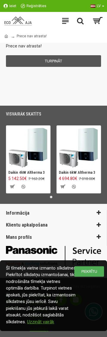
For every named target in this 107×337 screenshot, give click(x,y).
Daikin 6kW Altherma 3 (77, 172)
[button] (51, 197)
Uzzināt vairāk (40, 321)
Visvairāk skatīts (23, 114)
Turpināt (53, 61)
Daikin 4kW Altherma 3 (26, 172)
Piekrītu (89, 271)
